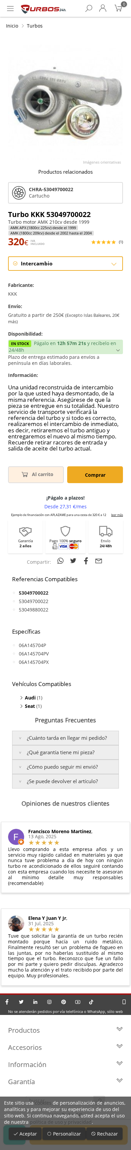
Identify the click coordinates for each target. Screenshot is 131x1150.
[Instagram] (49, 1002)
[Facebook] (7, 1002)
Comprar (95, 475)
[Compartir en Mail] (99, 560)
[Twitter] (21, 1002)
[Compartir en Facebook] (87, 560)
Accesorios (25, 1047)
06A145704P (32, 645)
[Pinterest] (63, 1002)
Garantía (21, 1081)
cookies (43, 1103)
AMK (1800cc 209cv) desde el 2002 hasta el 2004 (51, 233)
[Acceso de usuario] (103, 8)
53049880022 (33, 609)
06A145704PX (34, 662)
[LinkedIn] (35, 1002)
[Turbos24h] (43, 8)
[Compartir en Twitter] (74, 560)
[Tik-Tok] (91, 1002)
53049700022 (33, 601)
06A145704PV (34, 653)
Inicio (12, 26)
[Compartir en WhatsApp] (61, 560)
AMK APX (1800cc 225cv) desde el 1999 (43, 227)
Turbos (35, 26)
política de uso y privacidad (61, 1122)
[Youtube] (78, 1002)
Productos (24, 1030)
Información (27, 1064)
